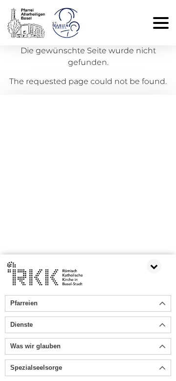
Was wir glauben (35, 346)
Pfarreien (24, 303)
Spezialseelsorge (36, 367)
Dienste (21, 324)
